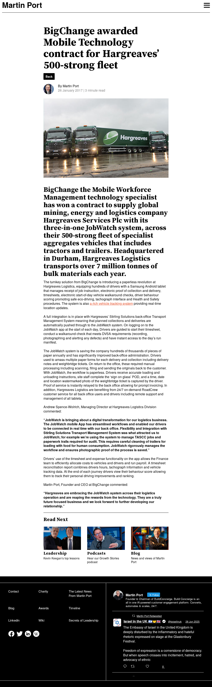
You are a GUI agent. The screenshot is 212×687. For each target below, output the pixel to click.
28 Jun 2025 (193, 621)
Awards (44, 608)
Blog (11, 608)
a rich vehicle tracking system (111, 303)
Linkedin (13, 620)
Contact (13, 591)
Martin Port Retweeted (149, 616)
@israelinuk (175, 621)
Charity (43, 591)
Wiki (41, 620)
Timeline (74, 608)
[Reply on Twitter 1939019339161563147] (126, 666)
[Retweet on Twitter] (133, 615)
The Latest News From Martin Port (80, 593)
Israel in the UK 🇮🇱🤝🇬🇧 (142, 621)
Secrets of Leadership (83, 620)
